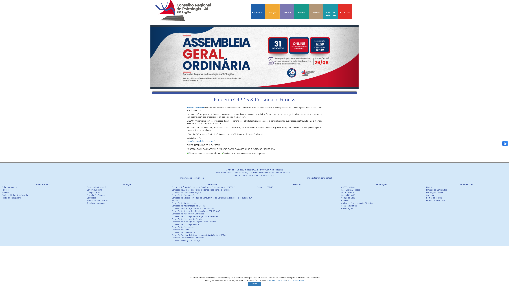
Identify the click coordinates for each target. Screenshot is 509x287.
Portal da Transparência (331, 13)
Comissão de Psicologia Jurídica (185, 224)
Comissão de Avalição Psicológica (186, 192)
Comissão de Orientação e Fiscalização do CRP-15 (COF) (196, 211)
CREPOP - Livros (348, 187)
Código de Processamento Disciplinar (357, 203)
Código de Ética (93, 192)
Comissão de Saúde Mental (183, 232)
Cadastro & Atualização (97, 187)
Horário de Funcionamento (98, 200)
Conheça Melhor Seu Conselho (15, 195)
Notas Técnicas (348, 192)
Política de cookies (434, 198)
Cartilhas (345, 200)
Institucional (257, 12)
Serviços (272, 12)
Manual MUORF (348, 195)
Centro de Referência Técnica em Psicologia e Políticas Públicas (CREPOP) (203, 187)
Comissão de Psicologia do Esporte (187, 219)
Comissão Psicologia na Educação (186, 240)
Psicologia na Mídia (434, 192)
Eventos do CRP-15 (264, 187)
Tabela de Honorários (96, 203)
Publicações (345, 12)
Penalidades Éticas (349, 205)
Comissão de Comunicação (183, 195)
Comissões (287, 12)
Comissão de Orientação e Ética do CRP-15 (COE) (193, 208)
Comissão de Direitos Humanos (185, 203)
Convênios (91, 198)
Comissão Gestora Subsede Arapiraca (188, 237)
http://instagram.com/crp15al (319, 178)
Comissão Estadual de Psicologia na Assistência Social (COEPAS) (199, 235)
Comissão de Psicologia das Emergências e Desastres (195, 216)
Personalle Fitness (195, 107)
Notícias (429, 187)
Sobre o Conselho (9, 187)
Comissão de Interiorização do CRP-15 (188, 205)
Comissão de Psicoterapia (183, 227)
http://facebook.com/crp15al (191, 178)
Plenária (5, 192)
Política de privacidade (435, 200)
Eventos (301, 12)
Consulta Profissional (96, 195)
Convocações (347, 208)
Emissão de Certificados (436, 190)
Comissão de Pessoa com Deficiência (188, 213)
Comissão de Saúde (180, 229)
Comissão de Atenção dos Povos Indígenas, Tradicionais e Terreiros (201, 190)
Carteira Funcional (94, 190)
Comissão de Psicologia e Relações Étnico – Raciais (194, 221)
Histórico (6, 190)
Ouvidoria (316, 12)
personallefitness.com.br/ (200, 141)
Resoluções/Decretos (350, 190)
